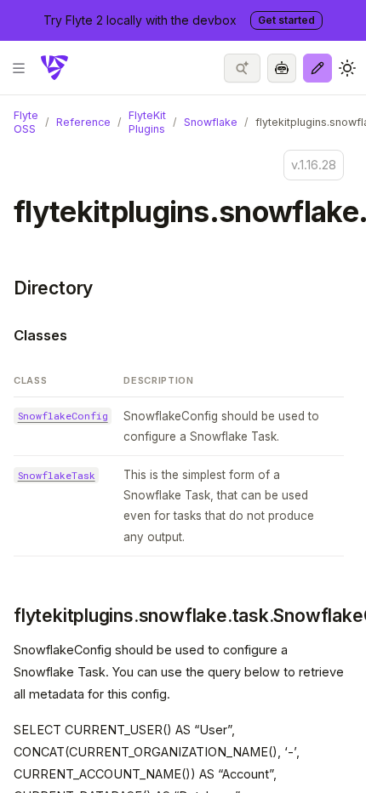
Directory (53, 288)
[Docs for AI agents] (281, 68)
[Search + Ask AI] (242, 68)
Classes (40, 335)
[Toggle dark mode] (347, 68)
